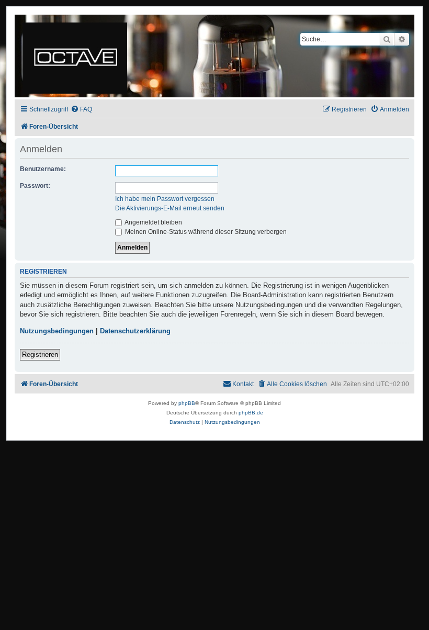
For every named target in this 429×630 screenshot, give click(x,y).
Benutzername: (43, 169)
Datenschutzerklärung (135, 331)
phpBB (186, 403)
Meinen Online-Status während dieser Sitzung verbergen (205, 231)
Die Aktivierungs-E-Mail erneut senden (169, 208)
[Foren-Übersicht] (75, 56)
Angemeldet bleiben (152, 222)
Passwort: (35, 185)
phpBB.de (251, 412)
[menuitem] (81, 110)
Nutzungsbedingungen (57, 331)
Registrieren (40, 354)
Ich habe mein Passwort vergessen (164, 199)
